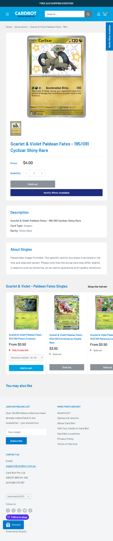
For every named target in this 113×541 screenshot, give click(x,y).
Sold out (33, 184)
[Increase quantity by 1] (42, 173)
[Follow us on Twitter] (13, 510)
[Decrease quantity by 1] (26, 173)
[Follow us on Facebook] (8, 510)
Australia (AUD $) (16, 496)
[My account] (98, 14)
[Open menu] (7, 14)
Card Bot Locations (68, 433)
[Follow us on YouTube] (25, 510)
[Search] (88, 14)
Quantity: (15, 173)
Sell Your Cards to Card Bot (73, 428)
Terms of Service (67, 444)
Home (9, 26)
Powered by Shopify (16, 531)
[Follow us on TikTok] (30, 510)
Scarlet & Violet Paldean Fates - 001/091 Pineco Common (26, 336)
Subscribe (16, 440)
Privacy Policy (65, 438)
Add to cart (26, 368)
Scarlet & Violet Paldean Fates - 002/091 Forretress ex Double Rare (66, 338)
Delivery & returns (68, 418)
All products (21, 26)
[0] (105, 14)
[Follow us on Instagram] (19, 510)
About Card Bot (66, 423)
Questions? (63, 412)
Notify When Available (56, 192)
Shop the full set (98, 286)
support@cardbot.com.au (21, 465)
